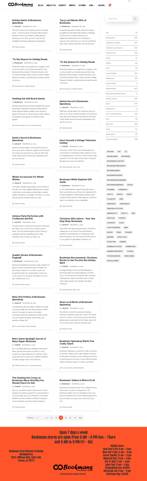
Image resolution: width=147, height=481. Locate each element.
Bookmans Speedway (115, 185)
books (130, 185)
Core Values (110, 53)
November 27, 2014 (76, 266)
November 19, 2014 (29, 303)
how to (124, 213)
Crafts (110, 194)
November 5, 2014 (28, 386)
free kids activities (115, 208)
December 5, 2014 (29, 222)
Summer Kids (130, 246)
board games (112, 156)
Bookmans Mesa (113, 170)
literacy (122, 218)
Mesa (126, 227)
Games (108, 63)
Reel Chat (76, 167)
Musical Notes (111, 99)
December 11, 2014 (76, 146)
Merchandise (20, 47)
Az (126, 151)
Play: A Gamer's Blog (33, 125)
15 (51, 418)
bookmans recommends (116, 180)
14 (46, 418)
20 (75, 418)
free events (124, 204)
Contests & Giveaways (114, 48)
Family (129, 194)
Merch (72, 5)
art (119, 151)
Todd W (65, 146)
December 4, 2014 (76, 225)
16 (56, 418)
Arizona (110, 151)
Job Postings (111, 83)
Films (108, 58)
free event (111, 204)
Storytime (111, 242)
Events (62, 5)
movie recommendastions (116, 93)
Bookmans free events (116, 166)
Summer (123, 242)
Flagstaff (111, 199)
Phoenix (128, 232)
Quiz (107, 119)
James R (17, 26)
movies (110, 232)
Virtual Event (113, 261)
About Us (51, 5)
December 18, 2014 (78, 26)
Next (80, 418)
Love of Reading (113, 227)
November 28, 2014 (31, 261)
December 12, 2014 (77, 107)
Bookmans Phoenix (114, 175)
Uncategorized (112, 139)
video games (129, 256)
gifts (108, 68)
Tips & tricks (110, 134)
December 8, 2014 (78, 185)
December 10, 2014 (29, 183)
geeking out (112, 213)
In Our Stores (20, 326)
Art (107, 33)
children (110, 189)
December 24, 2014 (29, 26)
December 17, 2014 (30, 63)
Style (108, 129)
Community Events (113, 43)
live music (111, 223)
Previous (31, 418)
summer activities (114, 246)
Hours (101, 5)
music (119, 232)
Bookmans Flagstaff (115, 161)
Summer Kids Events (115, 251)
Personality (110, 109)
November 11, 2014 (28, 345)
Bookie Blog (19, 86)
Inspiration (110, 78)
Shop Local (122, 237)
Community (122, 189)
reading (110, 237)
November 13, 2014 (77, 308)
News (28, 284)
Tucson (130, 251)
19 (70, 418)
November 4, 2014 (78, 384)
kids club (111, 218)
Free (121, 199)
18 (66, 418)
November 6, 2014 (76, 347)
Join (91, 5)
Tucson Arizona (113, 256)
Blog (40, 5)
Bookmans (66, 26)
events (120, 194)
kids (133, 213)
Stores (82, 5)
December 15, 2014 (31, 102)
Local (121, 223)
